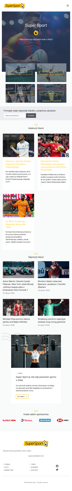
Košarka (34, 467)
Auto (6, 467)
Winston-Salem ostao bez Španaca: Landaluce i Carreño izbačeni (52, 284)
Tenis (33, 464)
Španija (14, 136)
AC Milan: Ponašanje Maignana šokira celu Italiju (16, 224)
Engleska (43, 136)
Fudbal (7, 136)
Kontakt (34, 470)
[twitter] (57, 469)
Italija (14, 196)
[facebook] (57, 466)
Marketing (8, 470)
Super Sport (32, 482)
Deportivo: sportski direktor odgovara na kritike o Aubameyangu (18, 164)
